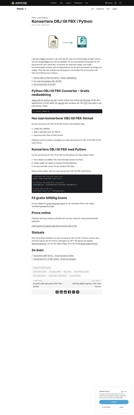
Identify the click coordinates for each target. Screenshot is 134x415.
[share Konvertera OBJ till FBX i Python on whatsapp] (73, 292)
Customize (106, 407)
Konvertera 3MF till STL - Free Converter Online (54, 256)
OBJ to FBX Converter (81, 272)
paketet (61, 103)
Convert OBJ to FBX (39, 272)
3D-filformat (85, 100)
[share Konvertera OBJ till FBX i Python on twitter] (57, 292)
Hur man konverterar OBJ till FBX (47, 81)
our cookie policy (118, 397)
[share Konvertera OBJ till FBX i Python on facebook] (69, 292)
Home (20, 8)
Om (87, 3)
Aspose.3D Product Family (41, 268)
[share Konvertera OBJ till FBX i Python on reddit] (65, 292)
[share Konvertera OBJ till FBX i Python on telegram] (77, 292)
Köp (61, 3)
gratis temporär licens (56, 204)
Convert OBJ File (75, 276)
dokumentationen (39, 244)
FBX (91, 59)
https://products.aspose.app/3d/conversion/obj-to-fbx (54, 226)
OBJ (85, 59)
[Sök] (120, 3)
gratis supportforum (89, 244)
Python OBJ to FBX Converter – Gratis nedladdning (55, 78)
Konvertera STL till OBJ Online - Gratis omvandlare (55, 259)
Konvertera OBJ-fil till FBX (45, 84)
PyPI (85, 103)
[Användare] (115, 3)
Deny (121, 407)
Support (68, 3)
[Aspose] (19, 2)
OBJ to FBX (67, 272)
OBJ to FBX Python (39, 276)
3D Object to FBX (54, 272)
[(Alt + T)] (25, 9)
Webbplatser (78, 3)
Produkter (54, 3)
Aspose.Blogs (43, 18)
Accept (114, 402)
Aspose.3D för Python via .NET (44, 100)
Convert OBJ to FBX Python (57, 276)
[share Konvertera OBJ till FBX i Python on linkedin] (61, 292)
